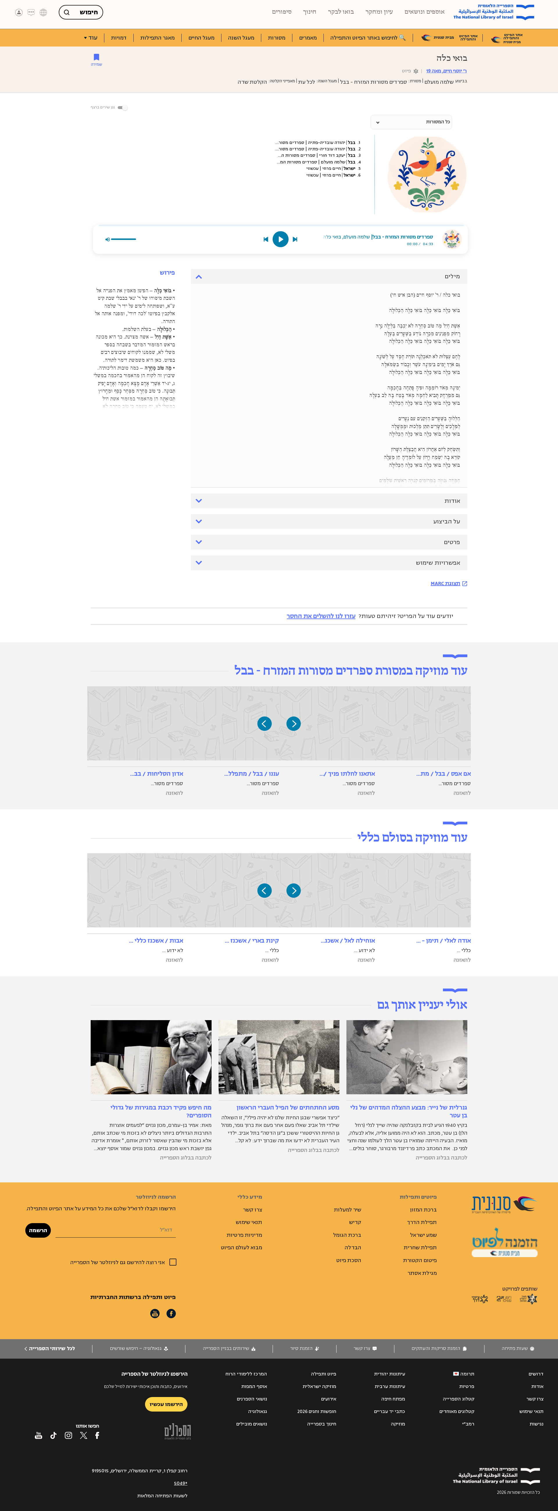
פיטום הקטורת (420, 1260)
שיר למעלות (347, 1210)
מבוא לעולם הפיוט (241, 1247)
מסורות (276, 38)
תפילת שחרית (420, 1247)
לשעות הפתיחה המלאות (162, 1495)
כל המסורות (438, 122)
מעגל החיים (201, 38)
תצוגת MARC (445, 583)
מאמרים (308, 38)
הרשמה (38, 1230)
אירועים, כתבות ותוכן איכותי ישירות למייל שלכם (145, 1386)
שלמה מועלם (439, 82)
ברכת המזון (423, 1210)
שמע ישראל (423, 1235)
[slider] (281, 225)
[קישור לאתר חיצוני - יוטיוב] (38, 1435)
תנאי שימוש (249, 1222)
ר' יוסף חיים (446, 70)
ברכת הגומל (347, 1235)
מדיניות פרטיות (244, 1235)
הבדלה (353, 1247)
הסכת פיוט (348, 1260)
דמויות (119, 38)
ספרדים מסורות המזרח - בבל (373, 82)
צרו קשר (252, 1210)
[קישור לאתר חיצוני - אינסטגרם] (68, 1435)
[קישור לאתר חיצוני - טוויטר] (83, 1435)
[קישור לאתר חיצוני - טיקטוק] (53, 1435)
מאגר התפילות (157, 38)
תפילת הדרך (422, 1222)
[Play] (281, 239)
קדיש (355, 1222)
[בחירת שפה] (43, 12)
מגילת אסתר (422, 1273)
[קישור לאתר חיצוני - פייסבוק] (97, 1435)
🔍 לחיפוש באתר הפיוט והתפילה (368, 38)
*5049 (180, 1483)
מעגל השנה (241, 38)
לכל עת (306, 82)
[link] (518, 1348)
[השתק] (107, 239)
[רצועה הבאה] (295, 239)
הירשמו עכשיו (166, 1404)
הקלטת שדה (252, 82)
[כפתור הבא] (264, 723)
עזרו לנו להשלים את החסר (321, 616)
